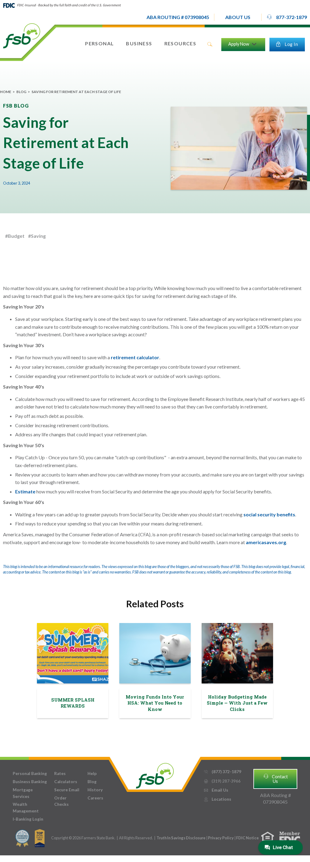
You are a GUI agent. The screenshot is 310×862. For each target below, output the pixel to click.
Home (5, 91)
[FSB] (155, 774)
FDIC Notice (247, 837)
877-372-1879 (286, 17)
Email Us (215, 790)
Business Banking (30, 781)
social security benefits (269, 514)
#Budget (15, 236)
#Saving (37, 236)
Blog (21, 91)
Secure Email (66, 789)
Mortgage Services (23, 793)
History (95, 789)
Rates (60, 773)
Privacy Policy (221, 837)
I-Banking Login (28, 819)
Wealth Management (26, 807)
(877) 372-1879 (222, 771)
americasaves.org (265, 542)
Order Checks (61, 801)
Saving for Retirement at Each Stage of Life (76, 91)
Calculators (65, 781)
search (209, 44)
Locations (217, 799)
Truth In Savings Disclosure (181, 837)
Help (92, 773)
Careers (95, 798)
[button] (237, 17)
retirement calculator (135, 357)
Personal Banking (30, 773)
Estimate (25, 491)
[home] (21, 35)
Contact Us (275, 778)
